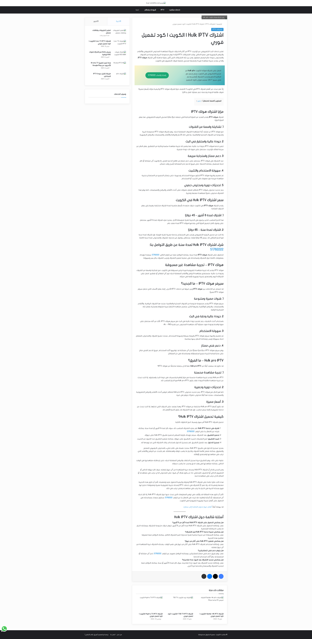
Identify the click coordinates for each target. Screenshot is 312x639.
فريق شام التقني (91, 634)
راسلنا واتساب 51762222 (157, 75)
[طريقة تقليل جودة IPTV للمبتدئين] (119, 77)
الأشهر (95, 21)
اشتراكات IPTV (210, 24)
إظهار (199, 101)
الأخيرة (118, 21)
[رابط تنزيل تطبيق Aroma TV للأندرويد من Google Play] (119, 66)
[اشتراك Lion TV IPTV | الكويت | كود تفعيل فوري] (119, 44)
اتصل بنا (112, 634)
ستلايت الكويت (221, 634)
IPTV (162, 10)
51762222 (217, 249)
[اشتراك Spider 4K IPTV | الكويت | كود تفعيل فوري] (210, 603)
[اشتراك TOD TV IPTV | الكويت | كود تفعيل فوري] (179, 603)
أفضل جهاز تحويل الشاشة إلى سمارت (197, 507)
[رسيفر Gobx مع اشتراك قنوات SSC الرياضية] (119, 55)
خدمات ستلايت (174, 10)
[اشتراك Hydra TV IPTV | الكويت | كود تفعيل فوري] (149, 603)
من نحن (119, 634)
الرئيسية (219, 24)
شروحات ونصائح (150, 10)
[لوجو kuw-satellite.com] (156, 3)
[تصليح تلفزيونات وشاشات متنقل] (119, 33)
